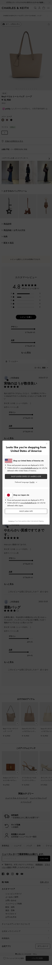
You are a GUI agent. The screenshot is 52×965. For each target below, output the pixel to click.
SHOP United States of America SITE (26, 476)
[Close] (46, 443)
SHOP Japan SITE (26, 511)
